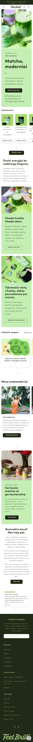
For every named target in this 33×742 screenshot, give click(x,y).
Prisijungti (7, 649)
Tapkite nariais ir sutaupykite (13, 677)
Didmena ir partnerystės (12, 715)
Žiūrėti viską (16, 152)
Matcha (7, 127)
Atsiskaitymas (8, 666)
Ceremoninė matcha (21, 127)
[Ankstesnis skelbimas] (3, 2)
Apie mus (16, 581)
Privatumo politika (9, 707)
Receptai (6, 687)
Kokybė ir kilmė (8, 719)
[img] (16, 592)
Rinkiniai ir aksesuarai (16, 320)
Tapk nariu (12, 517)
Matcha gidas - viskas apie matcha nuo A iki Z (15, 682)
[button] (4, 7)
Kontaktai (7, 699)
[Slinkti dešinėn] (21, 148)
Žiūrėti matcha (14, 247)
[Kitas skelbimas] (30, 2)
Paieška (6, 653)
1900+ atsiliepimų (11, 55)
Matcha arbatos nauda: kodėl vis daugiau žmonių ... (15, 361)
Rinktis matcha (14, 90)
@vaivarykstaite (12, 435)
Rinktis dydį (7, 141)
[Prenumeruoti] (27, 636)
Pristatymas (7, 658)
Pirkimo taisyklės (9, 711)
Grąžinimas (7, 662)
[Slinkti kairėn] (12, 148)
